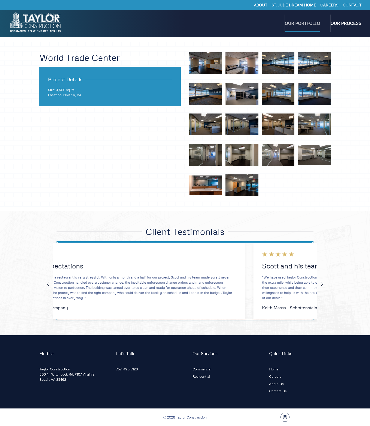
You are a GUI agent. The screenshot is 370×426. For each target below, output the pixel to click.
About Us (276, 384)
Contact (352, 5)
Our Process (346, 23)
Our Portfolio (302, 23)
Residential (201, 376)
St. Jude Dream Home (294, 5)
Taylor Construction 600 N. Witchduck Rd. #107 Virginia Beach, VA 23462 (66, 374)
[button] (205, 63)
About (260, 5)
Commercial (201, 369)
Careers (329, 5)
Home (274, 369)
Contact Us (278, 391)
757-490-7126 (127, 369)
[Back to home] (36, 23)
